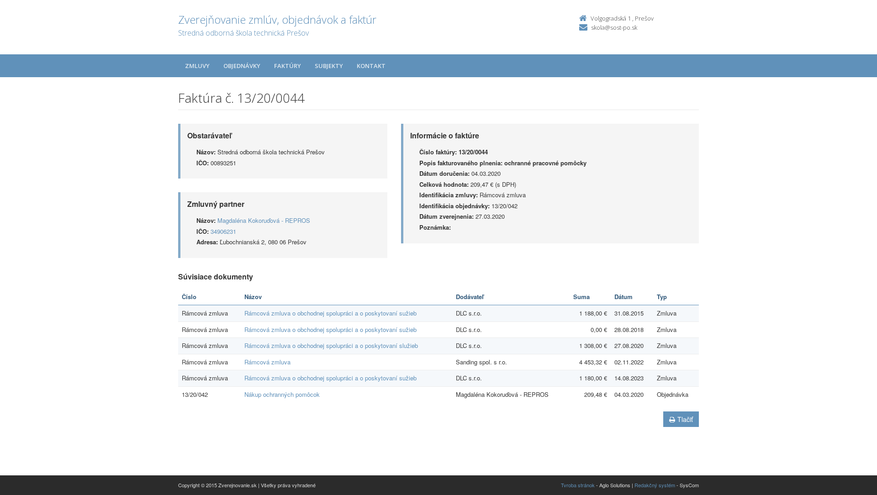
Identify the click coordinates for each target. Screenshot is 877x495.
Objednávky (241, 66)
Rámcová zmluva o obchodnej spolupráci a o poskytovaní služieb (331, 345)
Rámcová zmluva (267, 362)
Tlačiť (685, 419)
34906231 (223, 231)
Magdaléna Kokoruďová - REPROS (263, 220)
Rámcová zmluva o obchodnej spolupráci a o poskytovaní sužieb (330, 313)
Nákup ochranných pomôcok (282, 394)
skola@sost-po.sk (614, 27)
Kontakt (371, 66)
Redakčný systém (654, 485)
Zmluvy (197, 66)
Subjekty (329, 66)
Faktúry (287, 66)
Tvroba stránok (578, 485)
